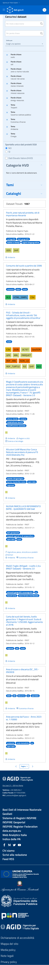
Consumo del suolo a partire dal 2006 (24, 265)
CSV (32, 297)
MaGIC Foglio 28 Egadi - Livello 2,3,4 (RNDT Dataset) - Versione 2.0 (23, 567)
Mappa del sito (9, 944)
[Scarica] (6, 432)
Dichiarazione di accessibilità (17, 938)
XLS (8, 297)
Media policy (8, 950)
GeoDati (7, 814)
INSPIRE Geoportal (14, 822)
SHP (16, 250)
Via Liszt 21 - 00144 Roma (13, 785)
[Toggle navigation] (4, 9)
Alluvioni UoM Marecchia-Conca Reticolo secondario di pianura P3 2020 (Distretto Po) (22, 452)
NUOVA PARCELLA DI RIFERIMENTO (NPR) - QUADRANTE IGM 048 (23, 507)
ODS (8, 250)
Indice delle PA (12, 839)
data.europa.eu (12, 831)
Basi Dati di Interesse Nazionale (22, 810)
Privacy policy (9, 962)
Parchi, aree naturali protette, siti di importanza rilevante (22, 214)
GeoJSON (36, 349)
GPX (8, 355)
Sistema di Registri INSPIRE (19, 818)
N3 (24, 366)
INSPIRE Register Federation (20, 827)
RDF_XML (11, 361)
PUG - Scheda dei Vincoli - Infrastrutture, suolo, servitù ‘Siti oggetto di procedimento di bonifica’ (23, 315)
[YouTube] (19, 844)
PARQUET (26, 355)
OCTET (25, 349)
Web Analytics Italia (15, 835)
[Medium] (9, 844)
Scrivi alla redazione (15, 855)
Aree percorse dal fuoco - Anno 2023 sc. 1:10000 (23, 718)
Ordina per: (9, 40)
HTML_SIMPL (20, 297)
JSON (16, 349)
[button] (11, 3)
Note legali (7, 956)
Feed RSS (8, 859)
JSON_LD (24, 361)
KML (16, 355)
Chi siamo (8, 851)
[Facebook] (4, 844)
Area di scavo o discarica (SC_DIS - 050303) (22, 671)
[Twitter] (14, 844)
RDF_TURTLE (13, 366)
